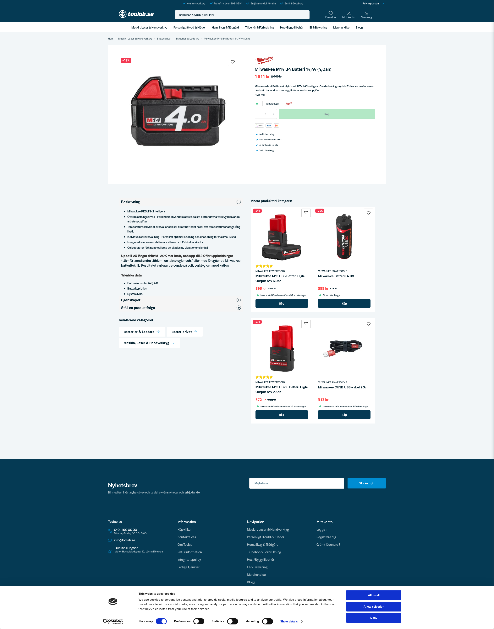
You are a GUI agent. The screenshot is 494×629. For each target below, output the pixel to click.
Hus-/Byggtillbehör (291, 27)
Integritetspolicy (189, 559)
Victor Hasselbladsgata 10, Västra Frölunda (139, 551)
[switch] (198, 621)
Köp (281, 303)
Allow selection (374, 606)
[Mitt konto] (348, 15)
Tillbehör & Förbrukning (259, 27)
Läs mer (260, 94)
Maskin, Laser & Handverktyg (149, 27)
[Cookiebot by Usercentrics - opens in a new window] (113, 621)
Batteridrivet (164, 38)
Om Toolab (185, 544)
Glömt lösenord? (328, 544)
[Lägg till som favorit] (330, 15)
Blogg (359, 27)
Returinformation (190, 552)
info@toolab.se (124, 540)
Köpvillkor (185, 529)
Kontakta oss (187, 537)
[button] (305, 14)
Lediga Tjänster (189, 567)
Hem (110, 38)
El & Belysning (318, 27)
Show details (289, 621)
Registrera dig (326, 537)
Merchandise (341, 27)
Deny (373, 617)
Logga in (322, 529)
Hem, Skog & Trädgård (225, 27)
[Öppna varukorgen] (366, 15)
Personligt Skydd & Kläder (189, 27)
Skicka (363, 483)
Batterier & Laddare (187, 38)
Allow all (374, 595)
